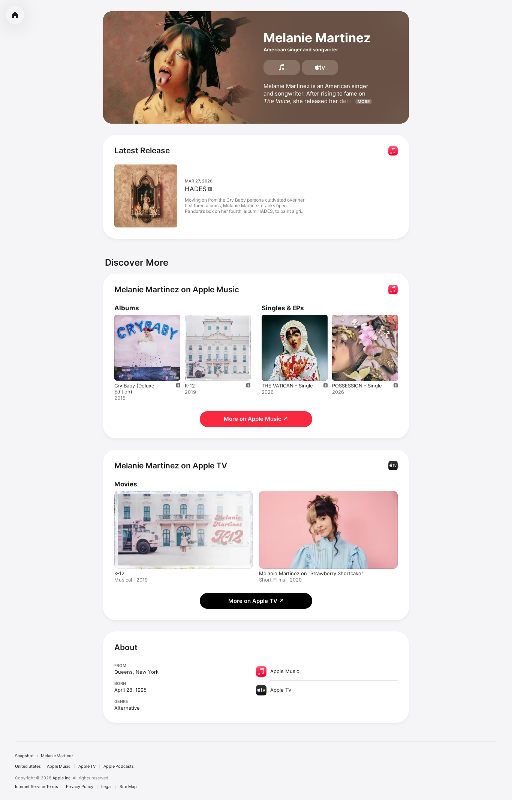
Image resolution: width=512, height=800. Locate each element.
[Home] (15, 15)
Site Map (128, 787)
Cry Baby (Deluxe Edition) (144, 318)
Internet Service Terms (36, 787)
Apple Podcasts (118, 766)
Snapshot (24, 755)
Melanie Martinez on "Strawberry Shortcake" (311, 573)
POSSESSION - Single (357, 318)
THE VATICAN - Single (287, 318)
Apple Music (58, 766)
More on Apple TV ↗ (256, 600)
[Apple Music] (281, 67)
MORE (364, 101)
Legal (106, 787)
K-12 (190, 318)
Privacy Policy (79, 787)
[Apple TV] (320, 67)
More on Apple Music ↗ (256, 418)
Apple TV (87, 766)
